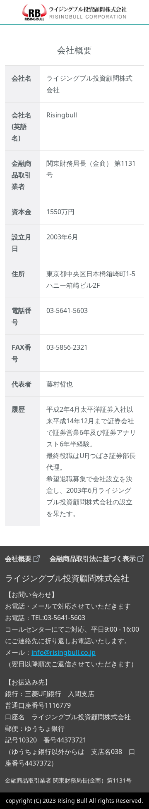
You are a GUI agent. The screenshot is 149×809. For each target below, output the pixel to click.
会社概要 (18, 558)
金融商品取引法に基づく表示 (93, 558)
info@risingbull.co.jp (63, 652)
